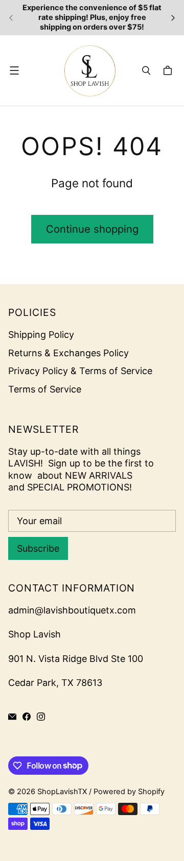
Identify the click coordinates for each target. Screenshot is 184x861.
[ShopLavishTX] (89, 70)
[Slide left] (11, 18)
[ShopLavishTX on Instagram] (41, 716)
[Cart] (169, 70)
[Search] (146, 70)
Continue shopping (92, 229)
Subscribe (38, 548)
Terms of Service (44, 389)
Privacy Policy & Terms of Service (80, 370)
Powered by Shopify (129, 791)
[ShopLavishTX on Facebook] (26, 716)
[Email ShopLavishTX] (12, 716)
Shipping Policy (41, 334)
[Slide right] (173, 18)
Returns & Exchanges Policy (68, 353)
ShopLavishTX (62, 791)
